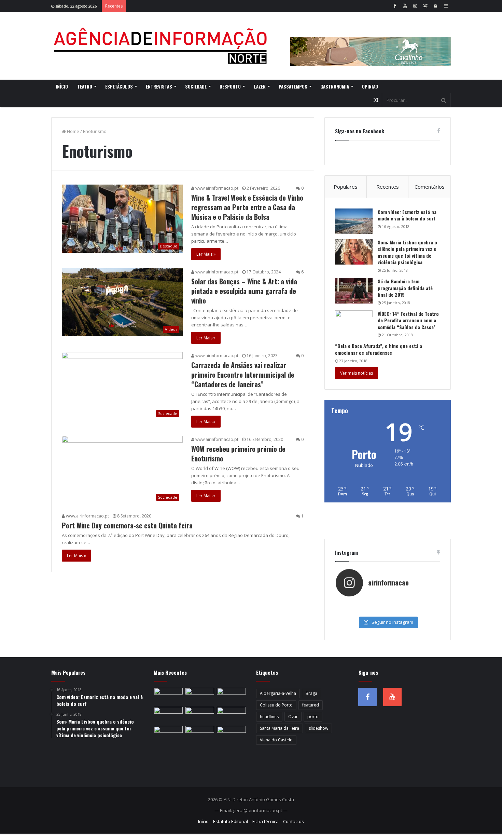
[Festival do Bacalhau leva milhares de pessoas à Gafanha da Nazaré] (168, 734)
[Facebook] (394, 6)
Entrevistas (159, 86)
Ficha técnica (265, 821)
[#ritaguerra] (352, 611)
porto (313, 716)
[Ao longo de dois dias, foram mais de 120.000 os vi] (387, 611)
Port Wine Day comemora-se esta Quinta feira (127, 525)
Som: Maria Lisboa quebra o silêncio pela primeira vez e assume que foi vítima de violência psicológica (407, 252)
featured (310, 705)
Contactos (293, 821)
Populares (346, 186)
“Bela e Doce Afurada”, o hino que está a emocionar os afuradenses (378, 349)
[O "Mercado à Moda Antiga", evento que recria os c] (422, 611)
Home (72, 131)
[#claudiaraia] (387, 604)
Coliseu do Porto (276, 705)
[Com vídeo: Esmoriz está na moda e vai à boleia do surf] (354, 221)
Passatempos (293, 86)
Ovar (293, 716)
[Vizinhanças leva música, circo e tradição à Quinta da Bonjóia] (199, 715)
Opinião (370, 86)
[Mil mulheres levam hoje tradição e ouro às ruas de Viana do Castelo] (199, 734)
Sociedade (196, 86)
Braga (311, 693)
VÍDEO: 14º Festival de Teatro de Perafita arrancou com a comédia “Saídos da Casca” (408, 320)
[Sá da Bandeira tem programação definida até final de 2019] (354, 291)
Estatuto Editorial (230, 821)
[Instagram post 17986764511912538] (422, 604)
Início (62, 86)
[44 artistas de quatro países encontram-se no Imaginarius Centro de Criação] (199, 696)
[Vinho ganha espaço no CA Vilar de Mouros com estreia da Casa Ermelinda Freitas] (168, 715)
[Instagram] (415, 6)
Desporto (230, 86)
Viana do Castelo (276, 740)
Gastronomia (334, 86)
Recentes (387, 186)
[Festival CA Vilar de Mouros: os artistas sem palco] (231, 696)
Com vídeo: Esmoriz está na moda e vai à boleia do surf (407, 215)
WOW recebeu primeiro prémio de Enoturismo (238, 453)
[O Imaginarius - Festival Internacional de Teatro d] (352, 604)
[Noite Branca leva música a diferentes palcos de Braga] (168, 696)
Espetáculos (119, 86)
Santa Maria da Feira (279, 728)
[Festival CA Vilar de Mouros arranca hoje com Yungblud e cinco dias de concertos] (231, 734)
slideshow (318, 728)
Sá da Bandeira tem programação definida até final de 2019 (405, 288)
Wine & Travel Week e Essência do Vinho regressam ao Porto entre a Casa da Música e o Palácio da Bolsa (247, 207)
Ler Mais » (205, 254)
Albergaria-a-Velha (278, 693)
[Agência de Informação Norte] (162, 46)
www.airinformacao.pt (216, 188)
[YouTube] (405, 6)
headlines (269, 716)
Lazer (260, 86)
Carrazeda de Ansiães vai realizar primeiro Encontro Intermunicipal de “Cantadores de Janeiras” (242, 374)
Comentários (430, 186)
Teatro (84, 86)
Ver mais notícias (356, 373)
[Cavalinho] (370, 42)
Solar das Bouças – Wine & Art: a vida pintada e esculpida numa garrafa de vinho (244, 291)
